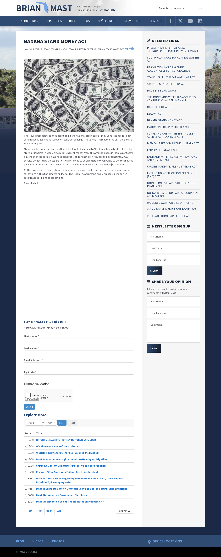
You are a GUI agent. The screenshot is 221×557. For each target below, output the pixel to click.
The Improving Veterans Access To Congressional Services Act (171, 98)
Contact (156, 21)
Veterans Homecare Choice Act (169, 216)
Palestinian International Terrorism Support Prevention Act (172, 49)
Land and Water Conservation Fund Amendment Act (172, 158)
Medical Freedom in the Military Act (173, 143)
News (86, 21)
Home (27, 49)
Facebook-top (170, 21)
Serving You (132, 21)
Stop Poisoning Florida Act (166, 84)
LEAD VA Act (155, 113)
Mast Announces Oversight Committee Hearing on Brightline (71, 459)
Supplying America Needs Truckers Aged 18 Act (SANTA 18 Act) (172, 135)
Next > (49, 510)
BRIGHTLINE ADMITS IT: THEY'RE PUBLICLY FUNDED (66, 439)
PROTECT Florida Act (162, 90)
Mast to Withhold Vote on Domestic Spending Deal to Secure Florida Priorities (81, 488)
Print (128, 49)
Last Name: (31, 348)
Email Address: (33, 360)
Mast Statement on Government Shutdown (61, 495)
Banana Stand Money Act (111, 49)
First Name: (31, 336)
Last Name (156, 248)
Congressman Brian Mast (45, 8)
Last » (59, 510)
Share (154, 348)
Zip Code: (30, 372)
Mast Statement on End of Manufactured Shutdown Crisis (70, 501)
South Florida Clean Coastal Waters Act (173, 59)
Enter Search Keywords (171, 8)
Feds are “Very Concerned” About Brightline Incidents (67, 472)
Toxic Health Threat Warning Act (171, 77)
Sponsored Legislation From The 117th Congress (70, 49)
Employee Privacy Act (162, 150)
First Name (156, 236)
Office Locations (167, 541)
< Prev (39, 510)
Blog (72, 21)
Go (201, 8)
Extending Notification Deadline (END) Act (170, 174)
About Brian (29, 21)
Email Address (158, 259)
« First (29, 510)
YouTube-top (190, 21)
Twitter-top (180, 21)
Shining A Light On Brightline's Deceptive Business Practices (71, 465)
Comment (156, 324)
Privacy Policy (26, 552)
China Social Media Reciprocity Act (172, 209)
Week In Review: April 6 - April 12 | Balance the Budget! (67, 452)
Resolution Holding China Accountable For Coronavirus (168, 68)
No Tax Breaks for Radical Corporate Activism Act (173, 194)
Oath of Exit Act (158, 107)
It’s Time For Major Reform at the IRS (58, 446)
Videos (38, 541)
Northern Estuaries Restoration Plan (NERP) (171, 184)
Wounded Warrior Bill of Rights (170, 203)
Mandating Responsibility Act (168, 127)
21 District (106, 21)
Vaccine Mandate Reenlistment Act (172, 166)
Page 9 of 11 (124, 510)
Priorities (54, 21)
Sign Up (154, 270)
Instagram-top (200, 21)
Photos (58, 541)
